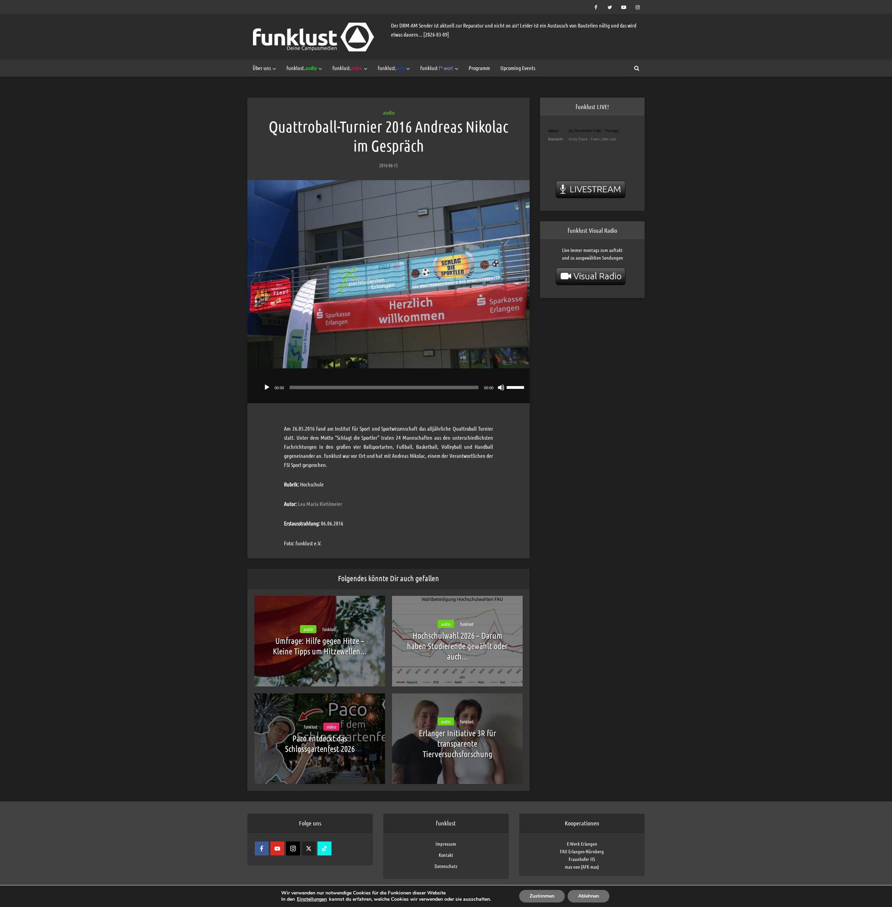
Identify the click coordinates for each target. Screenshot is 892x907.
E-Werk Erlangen (582, 843)
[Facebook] (262, 848)
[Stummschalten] (501, 387)
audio (388, 112)
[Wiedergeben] (266, 387)
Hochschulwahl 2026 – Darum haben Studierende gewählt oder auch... (457, 645)
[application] (388, 385)
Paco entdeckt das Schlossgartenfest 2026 (320, 743)
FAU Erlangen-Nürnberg (582, 851)
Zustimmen (542, 896)
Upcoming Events (517, 67)
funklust (436, 67)
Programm (479, 67)
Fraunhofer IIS (582, 859)
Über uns (262, 67)
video (331, 727)
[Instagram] (293, 848)
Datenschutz (446, 866)
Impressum (446, 843)
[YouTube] (277, 848)
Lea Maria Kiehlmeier (320, 503)
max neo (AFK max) (582, 866)
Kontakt (446, 855)
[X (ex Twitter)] (309, 848)
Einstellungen (312, 899)
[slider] (516, 387)
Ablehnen (588, 896)
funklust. (301, 67)
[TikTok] (324, 848)
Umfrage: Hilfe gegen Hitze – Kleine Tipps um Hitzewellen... (320, 646)
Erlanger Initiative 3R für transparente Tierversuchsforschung (457, 743)
